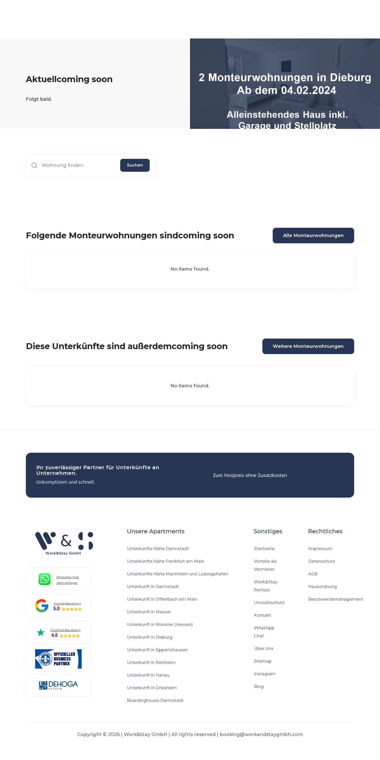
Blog (259, 686)
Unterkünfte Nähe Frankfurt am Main (165, 561)
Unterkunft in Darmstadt (153, 586)
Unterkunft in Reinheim (151, 662)
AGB (312, 573)
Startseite (264, 548)
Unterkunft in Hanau (148, 675)
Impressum (320, 548)
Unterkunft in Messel (149, 611)
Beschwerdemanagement (335, 599)
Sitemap (263, 661)
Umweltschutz (269, 602)
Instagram (265, 673)
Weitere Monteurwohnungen (308, 346)
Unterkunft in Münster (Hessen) (160, 624)
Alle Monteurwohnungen (313, 235)
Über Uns (263, 648)
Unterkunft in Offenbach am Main (162, 599)
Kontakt (262, 615)
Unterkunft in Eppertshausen (157, 649)
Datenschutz (321, 561)
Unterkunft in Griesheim (152, 687)
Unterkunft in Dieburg (149, 637)
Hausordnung (322, 586)
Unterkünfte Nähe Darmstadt (158, 548)
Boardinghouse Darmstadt (155, 700)
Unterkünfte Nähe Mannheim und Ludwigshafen (177, 573)
